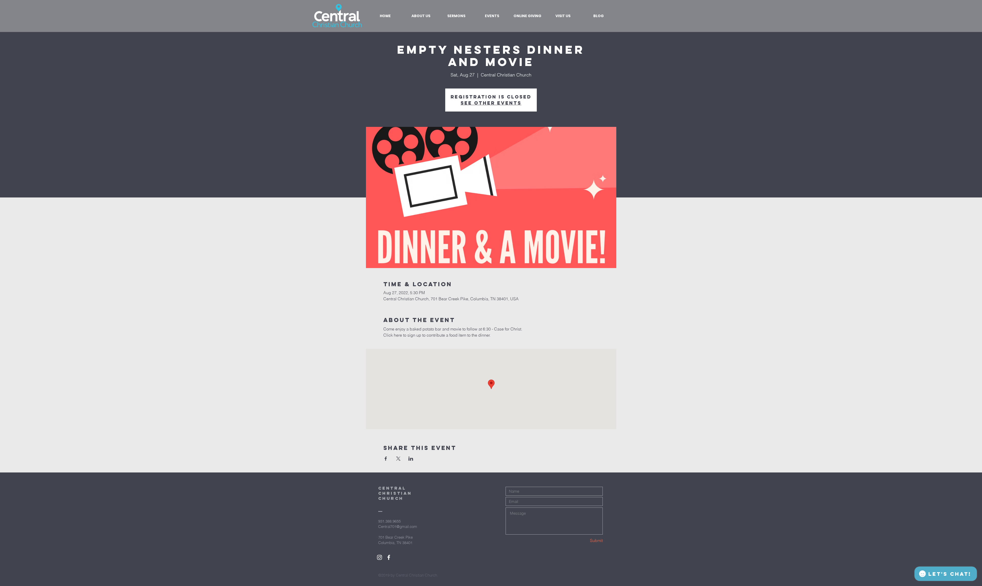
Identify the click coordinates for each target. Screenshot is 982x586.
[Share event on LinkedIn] (410, 459)
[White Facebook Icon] (388, 557)
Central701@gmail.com (397, 526)
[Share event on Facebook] (385, 459)
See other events (491, 103)
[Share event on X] (398, 459)
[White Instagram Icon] (379, 557)
